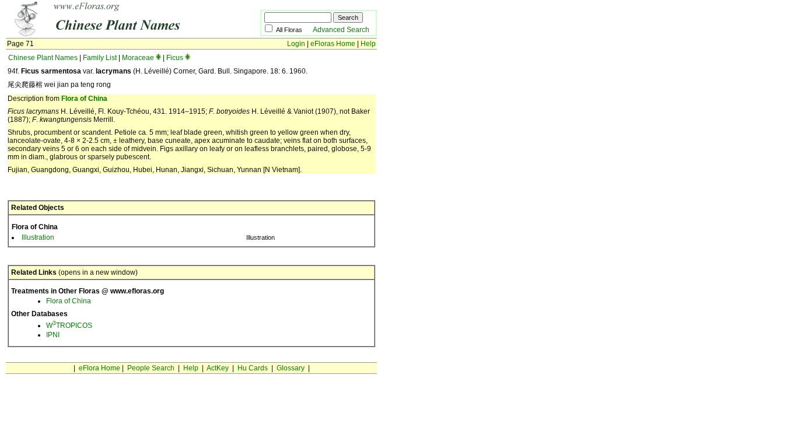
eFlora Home (99, 368)
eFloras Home (332, 44)
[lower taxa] (158, 58)
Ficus (174, 58)
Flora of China (84, 98)
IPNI (53, 335)
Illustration (38, 237)
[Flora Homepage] (115, 34)
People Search (150, 368)
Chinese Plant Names (43, 58)
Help (368, 44)
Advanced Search (341, 30)
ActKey (218, 368)
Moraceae (138, 58)
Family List (100, 58)
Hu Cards (252, 368)
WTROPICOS (69, 325)
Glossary (291, 368)
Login (296, 44)
